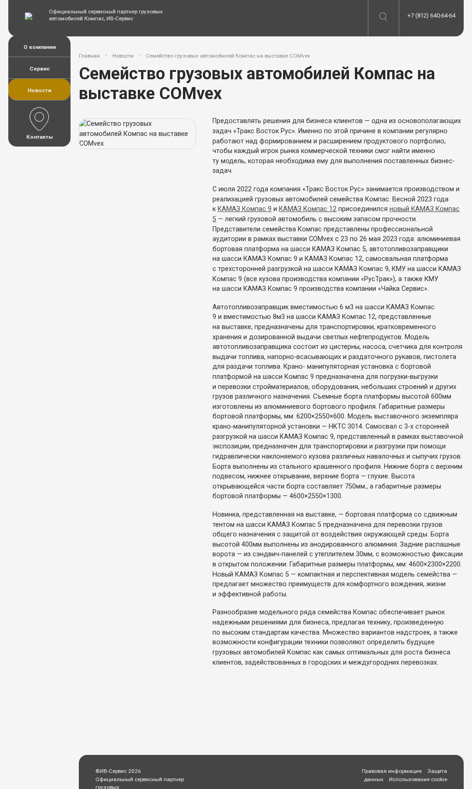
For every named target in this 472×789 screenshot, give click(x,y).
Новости (39, 90)
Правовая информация (392, 771)
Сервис (40, 68)
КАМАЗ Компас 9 (244, 209)
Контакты (39, 137)
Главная (89, 56)
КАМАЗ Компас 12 (307, 209)
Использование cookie (418, 779)
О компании (40, 47)
